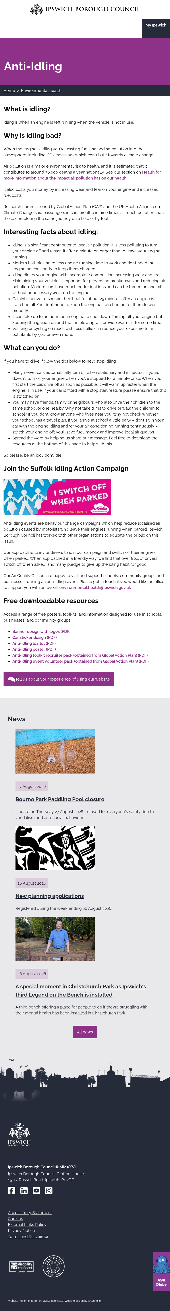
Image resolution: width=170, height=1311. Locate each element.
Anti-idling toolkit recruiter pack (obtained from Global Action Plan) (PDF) (80, 655)
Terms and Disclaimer (28, 1236)
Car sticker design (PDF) (34, 637)
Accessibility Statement (30, 1212)
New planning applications (49, 896)
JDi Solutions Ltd (53, 1300)
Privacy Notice (21, 1230)
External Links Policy (27, 1224)
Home (9, 90)
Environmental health (41, 90)
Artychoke (94, 1300)
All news (85, 1032)
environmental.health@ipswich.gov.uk (95, 587)
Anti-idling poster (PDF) (34, 649)
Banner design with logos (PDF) (41, 631)
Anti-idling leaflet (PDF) (34, 643)
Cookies (15, 1218)
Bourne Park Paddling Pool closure (59, 799)
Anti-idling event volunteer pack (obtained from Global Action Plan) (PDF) (80, 661)
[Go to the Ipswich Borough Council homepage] (85, 9)
